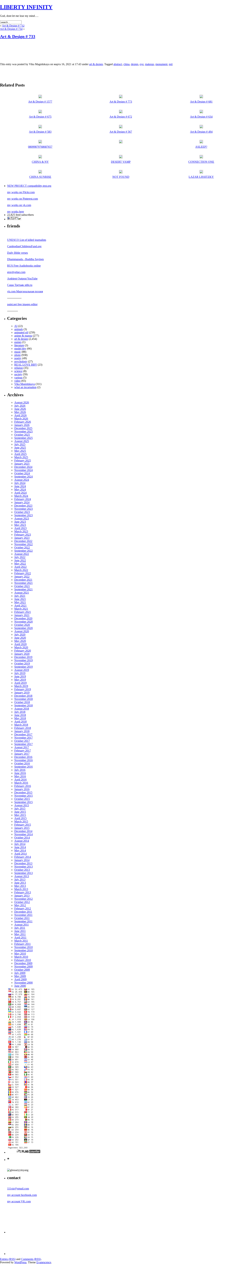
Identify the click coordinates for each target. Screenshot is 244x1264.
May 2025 (20, 450)
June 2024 (20, 486)
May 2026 (20, 412)
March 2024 (21, 495)
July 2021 (19, 595)
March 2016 (21, 782)
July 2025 (19, 444)
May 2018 (20, 718)
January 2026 (21, 425)
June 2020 (20, 637)
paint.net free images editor (22, 304)
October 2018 (22, 702)
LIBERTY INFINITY (26, 7)
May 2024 (20, 489)
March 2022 (21, 570)
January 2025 (21, 463)
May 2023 (20, 524)
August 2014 (21, 840)
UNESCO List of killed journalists (26, 239)
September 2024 (23, 476)
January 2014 (21, 860)
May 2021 (20, 602)
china (126, 64)
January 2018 (21, 731)
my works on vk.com (19, 205)
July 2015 (19, 808)
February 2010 (22, 960)
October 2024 (22, 473)
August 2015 (21, 805)
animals (18, 329)
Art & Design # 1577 (40, 101)
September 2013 (23, 873)
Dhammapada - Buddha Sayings (25, 259)
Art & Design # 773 (120, 101)
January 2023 (21, 537)
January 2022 (21, 576)
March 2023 (21, 531)
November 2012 (23, 898)
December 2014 (23, 831)
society (18, 374)
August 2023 (21, 518)
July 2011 (19, 927)
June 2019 (20, 676)
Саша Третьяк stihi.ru (19, 284)
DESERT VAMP (121, 161)
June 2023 (20, 521)
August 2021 (21, 592)
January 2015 (21, 827)
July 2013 (19, 879)
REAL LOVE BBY (25, 364)
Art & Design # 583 (40, 131)
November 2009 (23, 966)
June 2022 (20, 560)
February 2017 (22, 750)
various (18, 377)
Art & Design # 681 (201, 101)
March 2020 (21, 647)
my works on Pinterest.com (22, 198)
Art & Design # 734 (11, 28)
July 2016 (19, 769)
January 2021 (21, 615)
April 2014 (20, 853)
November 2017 (23, 737)
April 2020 (20, 644)
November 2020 (23, 621)
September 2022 (23, 550)
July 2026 (19, 405)
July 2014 (19, 844)
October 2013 (22, 869)
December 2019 (23, 657)
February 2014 (22, 856)
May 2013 (20, 885)
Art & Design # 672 (120, 116)
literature (19, 345)
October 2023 (22, 512)
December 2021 (23, 579)
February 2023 (22, 534)
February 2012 (22, 908)
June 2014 (20, 847)
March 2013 (21, 889)
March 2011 (21, 940)
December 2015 (23, 792)
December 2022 (23, 541)
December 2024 (23, 466)
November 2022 (23, 544)
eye (142, 64)
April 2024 (20, 492)
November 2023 (23, 508)
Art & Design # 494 (201, 131)
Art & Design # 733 (17, 36)
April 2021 (20, 605)
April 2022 (20, 566)
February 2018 (22, 727)
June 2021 (20, 599)
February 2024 (22, 499)
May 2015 (20, 815)
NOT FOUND (120, 176)
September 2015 (23, 802)
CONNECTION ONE (201, 161)
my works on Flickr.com (21, 192)
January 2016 (21, 789)
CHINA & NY (40, 161)
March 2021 (21, 608)
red (170, 64)
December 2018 (23, 695)
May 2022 (20, 563)
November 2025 (23, 431)
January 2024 (21, 502)
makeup (149, 64)
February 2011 (22, 943)
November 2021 (23, 582)
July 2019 (19, 673)
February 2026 (22, 421)
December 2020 (23, 618)
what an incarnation (25, 387)
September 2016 (23, 766)
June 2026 (20, 408)
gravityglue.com (16, 272)
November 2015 (23, 795)
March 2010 (21, 956)
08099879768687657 (40, 146)
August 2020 (21, 631)
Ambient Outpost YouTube (22, 278)
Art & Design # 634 (201, 116)
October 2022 (22, 547)
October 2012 (22, 902)
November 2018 (23, 698)
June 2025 (20, 447)
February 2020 (22, 650)
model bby (20, 348)
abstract (117, 64)
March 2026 (21, 418)
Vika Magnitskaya (24, 384)
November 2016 (23, 760)
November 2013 (23, 866)
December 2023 (23, 505)
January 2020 (21, 653)
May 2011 (20, 934)
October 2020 (22, 624)
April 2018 (20, 721)
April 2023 (20, 528)
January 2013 (21, 895)
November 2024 (23, 470)
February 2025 (22, 460)
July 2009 (19, 972)
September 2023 (23, 515)
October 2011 (22, 918)
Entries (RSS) (8, 1259)
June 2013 (20, 882)
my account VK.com (19, 1201)
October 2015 (22, 798)
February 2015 (22, 824)
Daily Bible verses (17, 252)
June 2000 (20, 985)
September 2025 (23, 437)
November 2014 (23, 834)
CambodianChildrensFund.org (24, 246)
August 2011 (21, 924)
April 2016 (20, 779)
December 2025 (23, 428)
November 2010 (23, 947)
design (134, 64)
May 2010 (20, 953)
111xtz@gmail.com (18, 1188)
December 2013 (23, 863)
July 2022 (19, 557)
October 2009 (22, 969)
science (18, 371)
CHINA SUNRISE (40, 176)
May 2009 (20, 976)
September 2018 (23, 705)
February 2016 (22, 786)
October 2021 (22, 586)
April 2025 (20, 454)
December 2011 (23, 911)
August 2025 (21, 441)
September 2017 (23, 744)
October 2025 (22, 434)
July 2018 (19, 711)
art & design (96, 64)
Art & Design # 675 (40, 116)
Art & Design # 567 (120, 131)
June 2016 (20, 773)
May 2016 (20, 776)
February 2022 (22, 573)
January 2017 (21, 753)
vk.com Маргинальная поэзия (25, 291)
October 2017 (22, 740)
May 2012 (20, 905)
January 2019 (21, 692)
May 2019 (20, 679)
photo (17, 355)
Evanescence (43, 1262)
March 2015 (21, 821)
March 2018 (21, 724)
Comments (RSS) (31, 1259)
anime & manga (23, 335)
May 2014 (20, 850)
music (17, 351)
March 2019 (21, 686)
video (17, 380)
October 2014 (22, 837)
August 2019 (21, 669)
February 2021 (22, 611)
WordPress (20, 1262)
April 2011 (20, 937)
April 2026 (20, 415)
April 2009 (20, 979)
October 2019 (22, 663)
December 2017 (23, 734)
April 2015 (20, 818)
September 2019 (23, 666)
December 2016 (23, 757)
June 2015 (20, 811)
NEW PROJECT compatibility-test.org (29, 185)
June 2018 (20, 715)
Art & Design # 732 (13, 25)
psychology (20, 361)
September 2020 (23, 628)
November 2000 (23, 982)
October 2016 (22, 763)
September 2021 (23, 589)
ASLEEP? (201, 146)
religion (18, 367)
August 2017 (21, 747)
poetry (17, 358)
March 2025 (21, 457)
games (17, 342)
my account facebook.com (22, 1194)
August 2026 (21, 402)
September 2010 (23, 950)
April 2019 (20, 682)
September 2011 (23, 921)
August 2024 (21, 479)
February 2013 (22, 892)
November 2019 (23, 660)
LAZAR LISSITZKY (201, 176)
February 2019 (22, 689)
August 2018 (21, 708)
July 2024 (19, 483)
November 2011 (23, 914)
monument (161, 64)
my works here (15, 211)
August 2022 (21, 553)
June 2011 (20, 931)
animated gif (21, 332)
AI (15, 326)
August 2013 (21, 876)
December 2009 (23, 963)
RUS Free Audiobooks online (24, 265)
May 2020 (20, 640)
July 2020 (19, 634)
